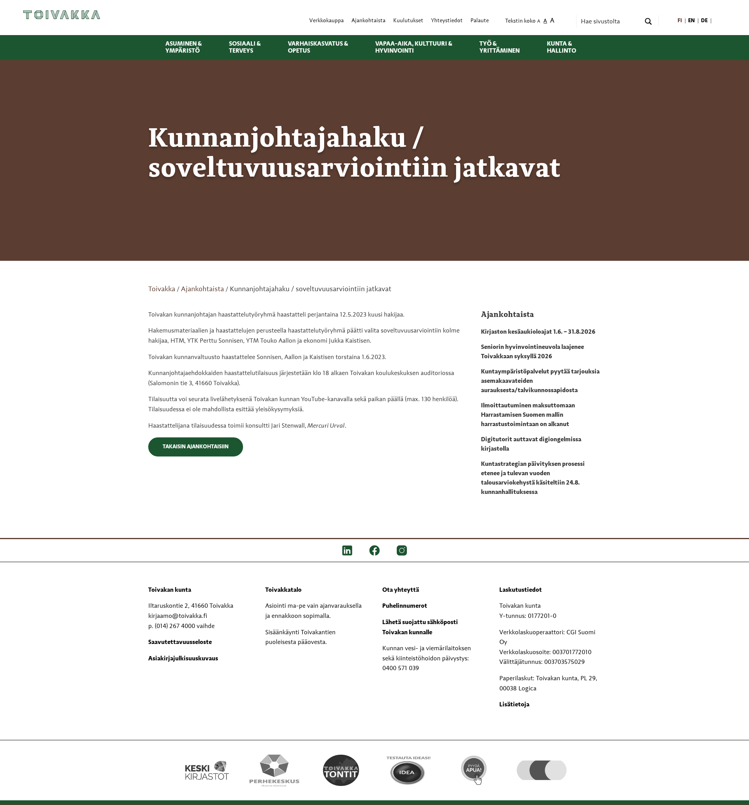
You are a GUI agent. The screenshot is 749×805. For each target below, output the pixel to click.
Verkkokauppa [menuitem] (326, 20)
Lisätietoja (514, 705)
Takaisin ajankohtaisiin (196, 446)
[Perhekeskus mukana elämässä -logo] (274, 770)
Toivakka (161, 289)
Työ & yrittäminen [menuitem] (499, 47)
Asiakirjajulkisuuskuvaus (183, 659)
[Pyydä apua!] (474, 769)
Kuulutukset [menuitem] (408, 20)
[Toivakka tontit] (341, 770)
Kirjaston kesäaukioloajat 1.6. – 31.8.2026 (538, 332)
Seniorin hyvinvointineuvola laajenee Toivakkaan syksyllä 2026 (532, 352)
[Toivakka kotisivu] (62, 14)
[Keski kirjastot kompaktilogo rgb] (207, 762)
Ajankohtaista (202, 289)
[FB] (374, 550)
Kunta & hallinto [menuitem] (561, 47)
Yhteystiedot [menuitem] (447, 20)
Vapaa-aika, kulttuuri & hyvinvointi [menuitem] (413, 47)
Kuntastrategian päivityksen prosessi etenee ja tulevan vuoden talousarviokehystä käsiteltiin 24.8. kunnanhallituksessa (533, 478)
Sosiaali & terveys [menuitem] (245, 47)
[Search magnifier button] (648, 21)
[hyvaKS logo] (541, 762)
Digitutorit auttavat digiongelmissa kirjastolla (531, 444)
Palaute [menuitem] (479, 20)
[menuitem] (679, 21)
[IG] (402, 550)
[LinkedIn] (347, 550)
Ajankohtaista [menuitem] (368, 20)
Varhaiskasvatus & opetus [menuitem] (318, 47)
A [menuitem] (538, 21)
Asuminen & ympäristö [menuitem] (183, 47)
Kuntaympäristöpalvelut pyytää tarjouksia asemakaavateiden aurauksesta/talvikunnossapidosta (540, 381)
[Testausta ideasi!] (407, 770)
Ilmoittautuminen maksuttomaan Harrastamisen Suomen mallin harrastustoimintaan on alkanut (528, 415)
